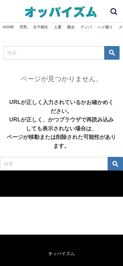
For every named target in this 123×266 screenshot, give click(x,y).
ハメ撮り (105, 27)
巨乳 (23, 27)
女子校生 (40, 27)
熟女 (71, 27)
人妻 (58, 27)
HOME (8, 27)
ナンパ (86, 27)
